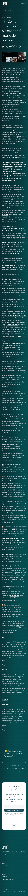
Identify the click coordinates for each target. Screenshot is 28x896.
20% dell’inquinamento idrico (16, 315)
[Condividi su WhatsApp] (17, 46)
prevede (12, 132)
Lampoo (16, 253)
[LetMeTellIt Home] (5, 3)
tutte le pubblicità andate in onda (13, 538)
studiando (8, 442)
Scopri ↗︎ (5, 665)
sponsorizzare (6, 173)
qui (25, 164)
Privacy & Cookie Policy (8, 879)
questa (11, 536)
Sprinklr (17, 540)
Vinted (9, 226)
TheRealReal (6, 228)
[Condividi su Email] (20, 46)
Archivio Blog (5, 865)
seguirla (4, 460)
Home (3, 863)
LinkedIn (4, 874)
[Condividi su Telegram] (13, 46)
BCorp (18, 336)
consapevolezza (12, 324)
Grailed (14, 226)
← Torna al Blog (7, 11)
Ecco (18, 625)
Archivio (23, 3)
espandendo (6, 446)
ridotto (8, 286)
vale (19, 141)
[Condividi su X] (6, 46)
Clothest (17, 391)
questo (11, 549)
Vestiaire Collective (17, 228)
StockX (4, 231)
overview (5, 614)
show (14, 545)
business (5, 214)
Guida (8, 566)
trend (3, 520)
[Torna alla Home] (5, 847)
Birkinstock (14, 481)
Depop (4, 226)
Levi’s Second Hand (15, 343)
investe (4, 453)
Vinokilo (11, 231)
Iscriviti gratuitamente (14, 810)
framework (10, 554)
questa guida (14, 595)
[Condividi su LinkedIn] (3, 46)
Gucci (8, 345)
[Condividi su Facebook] (10, 46)
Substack (4, 876)
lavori (11, 469)
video (8, 247)
